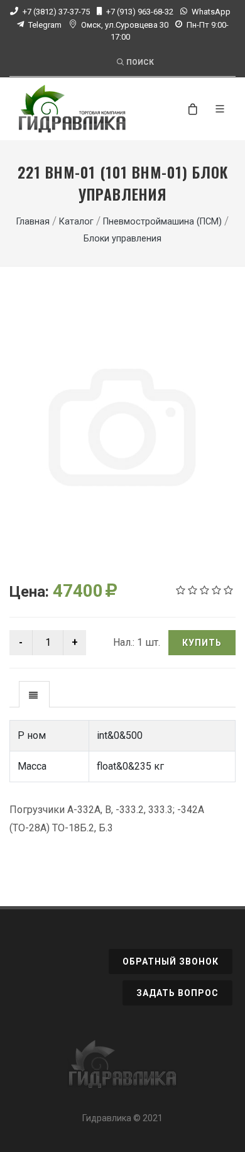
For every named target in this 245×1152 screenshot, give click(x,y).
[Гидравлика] (122, 1071)
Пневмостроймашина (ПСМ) (162, 221)
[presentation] (34, 694)
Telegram (45, 25)
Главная (33, 221)
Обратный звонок (170, 961)
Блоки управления (122, 238)
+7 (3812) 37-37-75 (56, 11)
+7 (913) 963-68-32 (139, 11)
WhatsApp (211, 11)
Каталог (76, 221)
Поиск (140, 62)
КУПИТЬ (202, 643)
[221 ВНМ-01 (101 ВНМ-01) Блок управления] (122, 430)
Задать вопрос (177, 993)
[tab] (34, 694)
